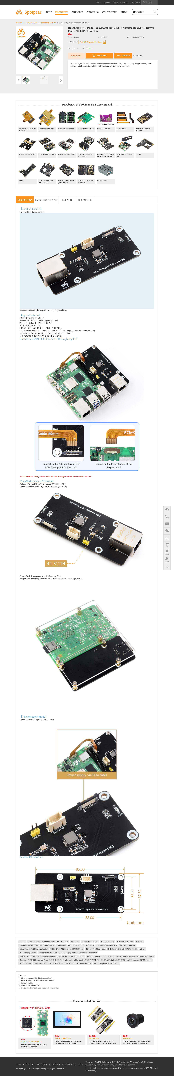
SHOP (124, 12)
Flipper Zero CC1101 (90, 942)
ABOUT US (93, 12)
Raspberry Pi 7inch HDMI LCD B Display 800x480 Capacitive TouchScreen (68, 953)
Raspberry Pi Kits (48, 22)
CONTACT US (109, 12)
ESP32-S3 (75, 942)
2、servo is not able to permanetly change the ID (36, 980)
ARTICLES (77, 12)
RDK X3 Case (25, 964)
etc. (95, 964)
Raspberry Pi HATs (81, 22)
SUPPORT (67, 200)
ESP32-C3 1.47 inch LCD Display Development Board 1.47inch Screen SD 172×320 (52, 956)
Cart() (149, 2)
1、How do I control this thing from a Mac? (34, 978)
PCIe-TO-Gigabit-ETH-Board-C (92, 42)
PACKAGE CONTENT (46, 200)
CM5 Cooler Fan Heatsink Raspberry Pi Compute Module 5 (131, 956)
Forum (98, 2)
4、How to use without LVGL (30, 985)
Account (125, 2)
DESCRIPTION (25, 200)
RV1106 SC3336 (107, 942)
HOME (19, 22)
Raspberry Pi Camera (125, 942)
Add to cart (101, 55)
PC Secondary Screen (28, 953)
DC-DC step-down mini (96, 956)
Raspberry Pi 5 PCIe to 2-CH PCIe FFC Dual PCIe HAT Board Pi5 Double (62, 964)
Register (116, 2)
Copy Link (137, 55)
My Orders (136, 2)
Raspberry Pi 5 (65, 22)
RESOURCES (85, 200)
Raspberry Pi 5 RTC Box (109, 964)
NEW (49, 12)
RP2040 (139, 942)
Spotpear (132, 945)
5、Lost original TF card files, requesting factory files (38, 988)
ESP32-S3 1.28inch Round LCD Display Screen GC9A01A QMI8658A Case (115, 949)
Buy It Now (76, 55)
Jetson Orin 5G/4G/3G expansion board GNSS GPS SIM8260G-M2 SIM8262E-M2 (51, 949)
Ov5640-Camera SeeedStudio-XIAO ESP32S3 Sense (48, 942)
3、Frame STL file (25, 983)
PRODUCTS (61, 12)
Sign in (107, 2)
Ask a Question (123, 55)
